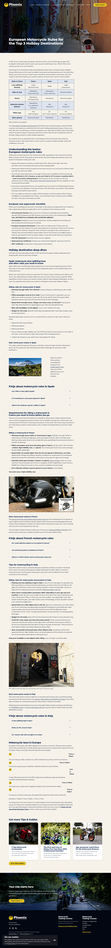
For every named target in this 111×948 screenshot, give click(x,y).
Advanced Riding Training (58, 530)
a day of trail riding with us (34, 707)
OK (54, 940)
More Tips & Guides (17, 863)
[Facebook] (10, 928)
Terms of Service (24, 934)
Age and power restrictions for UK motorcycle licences (87, 848)
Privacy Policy (13, 922)
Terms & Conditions (14, 924)
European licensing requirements (25, 126)
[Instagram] (13, 928)
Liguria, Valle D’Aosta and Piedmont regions (50, 699)
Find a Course (100, 4)
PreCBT (84, 927)
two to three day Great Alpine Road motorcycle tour (29, 519)
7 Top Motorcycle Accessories (19, 848)
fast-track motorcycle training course (43, 181)
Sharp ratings (54, 460)
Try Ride (84, 923)
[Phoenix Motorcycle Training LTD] (13, 5)
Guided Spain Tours (57, 367)
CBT (83, 929)
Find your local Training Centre (67, 926)
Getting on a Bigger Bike (89, 921)
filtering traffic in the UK (51, 590)
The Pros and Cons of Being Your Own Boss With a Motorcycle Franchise (55, 849)
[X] (16, 928)
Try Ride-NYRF (86, 925)
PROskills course (17, 707)
